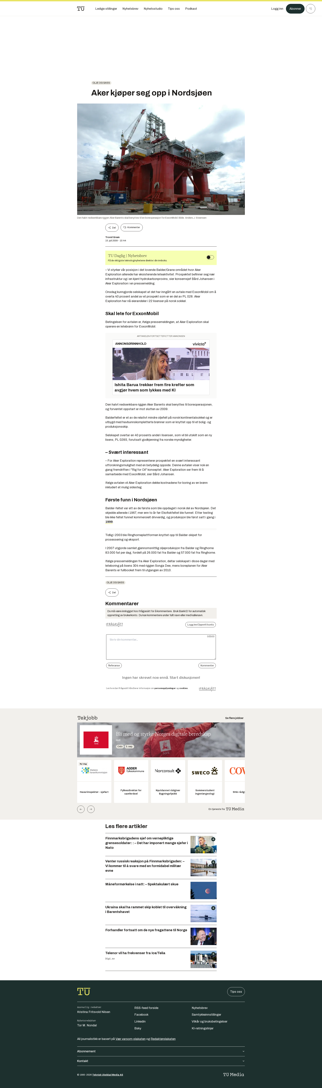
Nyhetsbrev (200, 1008)
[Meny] (310, 8)
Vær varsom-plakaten (131, 1039)
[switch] (210, 257)
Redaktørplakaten (163, 1039)
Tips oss (236, 991)
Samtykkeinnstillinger (206, 1014)
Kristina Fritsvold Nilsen (93, 1012)
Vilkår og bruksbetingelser (209, 1021)
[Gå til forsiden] (81, 8)
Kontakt (82, 1061)
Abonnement (86, 1051)
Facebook (141, 1014)
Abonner (295, 8)
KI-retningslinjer (202, 1028)
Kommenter (133, 227)
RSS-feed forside (146, 1008)
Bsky (137, 1028)
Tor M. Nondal (87, 1025)
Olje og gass (101, 83)
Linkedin (140, 1021)
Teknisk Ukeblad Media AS (107, 1075)
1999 (109, 521)
